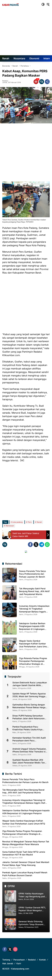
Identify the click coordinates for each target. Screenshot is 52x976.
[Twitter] (36, 544)
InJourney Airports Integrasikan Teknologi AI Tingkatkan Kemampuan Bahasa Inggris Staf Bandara (23, 801)
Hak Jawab (7, 963)
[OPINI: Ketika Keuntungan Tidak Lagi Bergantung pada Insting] (10, 896)
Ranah (39, 522)
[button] (43, 4)
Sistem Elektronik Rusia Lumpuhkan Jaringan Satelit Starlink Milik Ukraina (29, 684)
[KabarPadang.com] (10, 4)
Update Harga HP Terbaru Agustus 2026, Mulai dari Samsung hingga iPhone (29, 695)
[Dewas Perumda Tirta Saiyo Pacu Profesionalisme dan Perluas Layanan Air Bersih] (9, 575)
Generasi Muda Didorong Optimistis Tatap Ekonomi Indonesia (30, 923)
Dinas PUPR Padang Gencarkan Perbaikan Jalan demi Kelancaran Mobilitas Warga (28, 717)
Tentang (6, 959)
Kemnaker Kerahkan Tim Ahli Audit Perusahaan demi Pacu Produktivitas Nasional (29, 739)
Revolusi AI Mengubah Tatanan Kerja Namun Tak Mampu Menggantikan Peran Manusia (25, 843)
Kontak (42, 959)
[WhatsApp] (47, 544)
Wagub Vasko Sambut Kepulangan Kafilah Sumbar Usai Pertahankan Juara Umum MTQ (23, 822)
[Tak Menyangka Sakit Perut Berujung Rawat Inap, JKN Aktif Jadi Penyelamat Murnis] (9, 592)
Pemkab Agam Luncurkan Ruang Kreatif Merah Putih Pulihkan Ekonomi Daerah (24, 874)
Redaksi (5, 81)
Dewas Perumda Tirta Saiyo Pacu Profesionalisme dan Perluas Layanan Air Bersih (32, 574)
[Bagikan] (47, 81)
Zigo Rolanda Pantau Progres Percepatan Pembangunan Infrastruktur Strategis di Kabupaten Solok (22, 832)
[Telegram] (41, 544)
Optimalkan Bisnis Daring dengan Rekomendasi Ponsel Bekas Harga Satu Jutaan (28, 706)
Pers (29, 522)
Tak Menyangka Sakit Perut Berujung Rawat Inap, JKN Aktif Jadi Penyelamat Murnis (34, 591)
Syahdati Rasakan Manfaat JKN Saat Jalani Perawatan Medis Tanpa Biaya (29, 761)
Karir (18, 963)
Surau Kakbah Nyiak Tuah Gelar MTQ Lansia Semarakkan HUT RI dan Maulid (23, 853)
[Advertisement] (26, 32)
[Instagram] (15, 949)
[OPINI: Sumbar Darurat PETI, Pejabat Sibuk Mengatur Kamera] (10, 910)
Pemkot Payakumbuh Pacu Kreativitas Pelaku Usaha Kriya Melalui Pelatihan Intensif (27, 728)
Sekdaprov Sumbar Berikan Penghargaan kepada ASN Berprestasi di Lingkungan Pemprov (26, 812)
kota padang (17, 522)
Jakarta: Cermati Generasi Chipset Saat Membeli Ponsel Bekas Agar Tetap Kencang (25, 863)
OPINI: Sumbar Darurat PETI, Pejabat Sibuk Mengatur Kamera (32, 909)
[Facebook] (30, 544)
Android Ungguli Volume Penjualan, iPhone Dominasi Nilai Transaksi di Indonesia (29, 750)
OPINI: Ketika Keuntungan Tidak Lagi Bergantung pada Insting (32, 895)
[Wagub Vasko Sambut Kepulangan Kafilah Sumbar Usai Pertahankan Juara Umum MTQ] (9, 645)
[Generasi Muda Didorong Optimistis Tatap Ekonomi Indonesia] (10, 924)
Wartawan (10, 526)
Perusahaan (19, 959)
